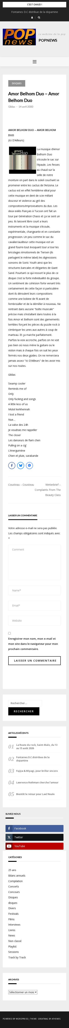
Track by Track (17, 957)
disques (12, 903)
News (11, 935)
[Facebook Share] (11, 465)
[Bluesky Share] (20, 465)
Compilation (15, 881)
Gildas (11, 106)
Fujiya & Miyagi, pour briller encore (37, 770)
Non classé (15, 941)
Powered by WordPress (15, 1018)
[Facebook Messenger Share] (29, 465)
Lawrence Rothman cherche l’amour (37, 782)
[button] (32, 17)
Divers (12, 908)
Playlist (12, 946)
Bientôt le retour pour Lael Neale (35, 794)
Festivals (13, 913)
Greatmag (43, 1018)
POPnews (48, 40)
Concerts (13, 886)
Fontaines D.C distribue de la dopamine (34, 12)
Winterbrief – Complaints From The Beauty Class (48, 490)
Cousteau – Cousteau (21, 484)
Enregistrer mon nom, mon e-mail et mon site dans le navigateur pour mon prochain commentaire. (33, 644)
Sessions (13, 952)
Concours (14, 892)
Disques (17, 83)
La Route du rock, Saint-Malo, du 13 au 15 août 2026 (36, 746)
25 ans (12, 870)
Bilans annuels (16, 875)
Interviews (14, 924)
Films (11, 919)
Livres (11, 930)
